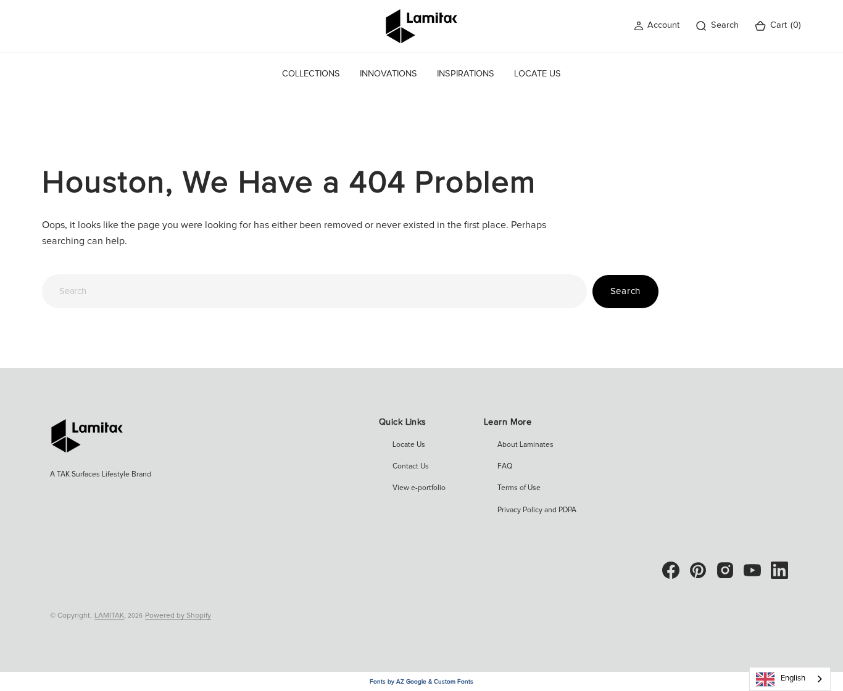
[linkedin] (779, 570)
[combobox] (314, 291)
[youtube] (752, 570)
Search (625, 291)
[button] (656, 25)
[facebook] (670, 570)
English (793, 678)
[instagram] (725, 570)
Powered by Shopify (178, 615)
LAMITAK (109, 615)
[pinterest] (698, 570)
